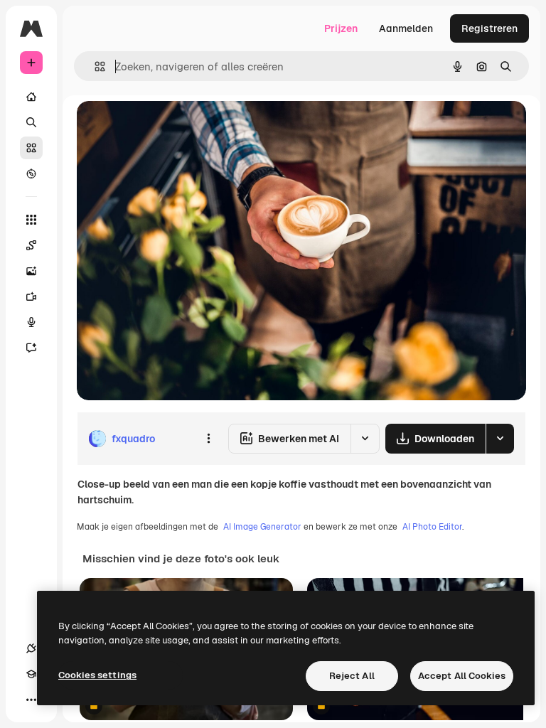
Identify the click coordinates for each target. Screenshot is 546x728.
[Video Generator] (31, 296)
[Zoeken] (31, 122)
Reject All (352, 676)
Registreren (489, 28)
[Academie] (31, 674)
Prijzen (341, 28)
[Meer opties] (208, 438)
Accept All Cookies (461, 676)
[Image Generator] (31, 270)
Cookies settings (97, 675)
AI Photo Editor (432, 526)
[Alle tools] (31, 219)
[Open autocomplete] (94, 66)
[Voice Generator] (31, 322)
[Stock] (31, 147)
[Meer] (31, 699)
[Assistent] (31, 347)
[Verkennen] (31, 173)
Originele (170, 127)
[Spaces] (31, 245)
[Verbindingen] (31, 648)
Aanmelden (406, 28)
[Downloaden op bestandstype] (500, 439)
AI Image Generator (262, 526)
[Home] (31, 96)
